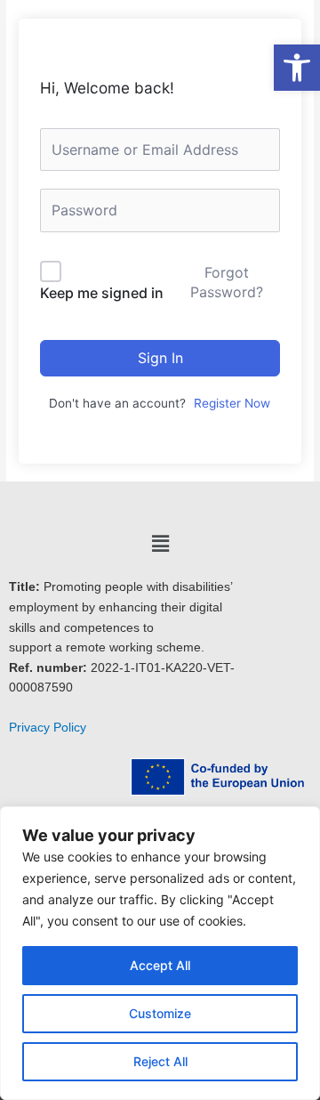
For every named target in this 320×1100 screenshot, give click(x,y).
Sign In (160, 358)
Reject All (160, 1061)
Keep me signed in (102, 293)
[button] (160, 543)
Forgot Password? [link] (226, 282)
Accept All (160, 965)
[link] (297, 67)
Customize (160, 1013)
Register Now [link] (232, 403)
